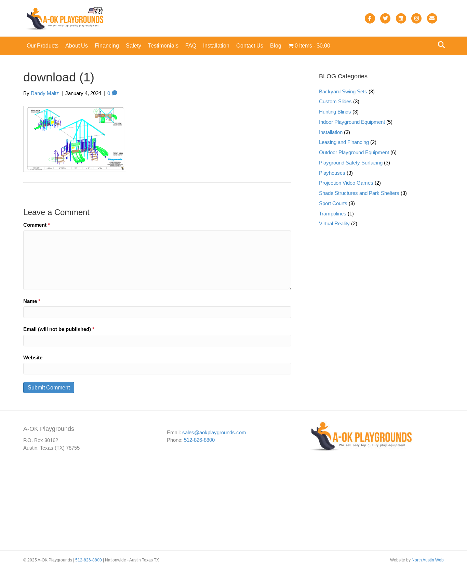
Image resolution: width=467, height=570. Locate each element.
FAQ (190, 46)
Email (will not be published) (58, 329)
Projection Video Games (346, 183)
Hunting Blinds (335, 112)
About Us (76, 46)
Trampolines (332, 213)
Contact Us (249, 46)
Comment (36, 225)
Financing (107, 46)
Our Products (42, 46)
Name (31, 301)
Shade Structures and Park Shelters (359, 193)
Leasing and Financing (344, 142)
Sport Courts (333, 203)
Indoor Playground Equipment (352, 122)
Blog (275, 46)
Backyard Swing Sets (343, 91)
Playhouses (332, 173)
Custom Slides (335, 101)
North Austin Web (428, 560)
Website (32, 357)
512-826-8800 (199, 439)
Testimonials (163, 46)
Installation (216, 46)
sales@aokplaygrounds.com (214, 432)
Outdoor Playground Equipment (354, 152)
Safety (133, 46)
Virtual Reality (334, 223)
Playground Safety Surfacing (351, 162)
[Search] (439, 45)
